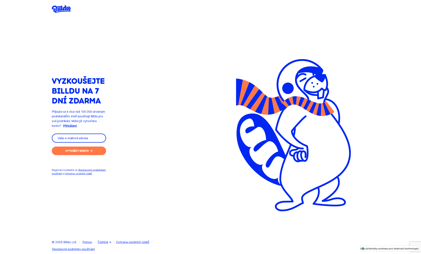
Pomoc (87, 242)
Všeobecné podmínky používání (73, 249)
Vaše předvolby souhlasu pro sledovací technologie (389, 248)
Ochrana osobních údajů (132, 242)
